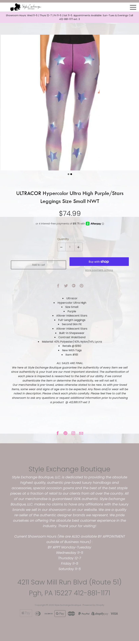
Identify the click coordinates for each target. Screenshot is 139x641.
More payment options (99, 270)
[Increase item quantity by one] (78, 247)
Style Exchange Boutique (69, 469)
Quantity (63, 239)
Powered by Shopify (93, 605)
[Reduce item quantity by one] (61, 247)
